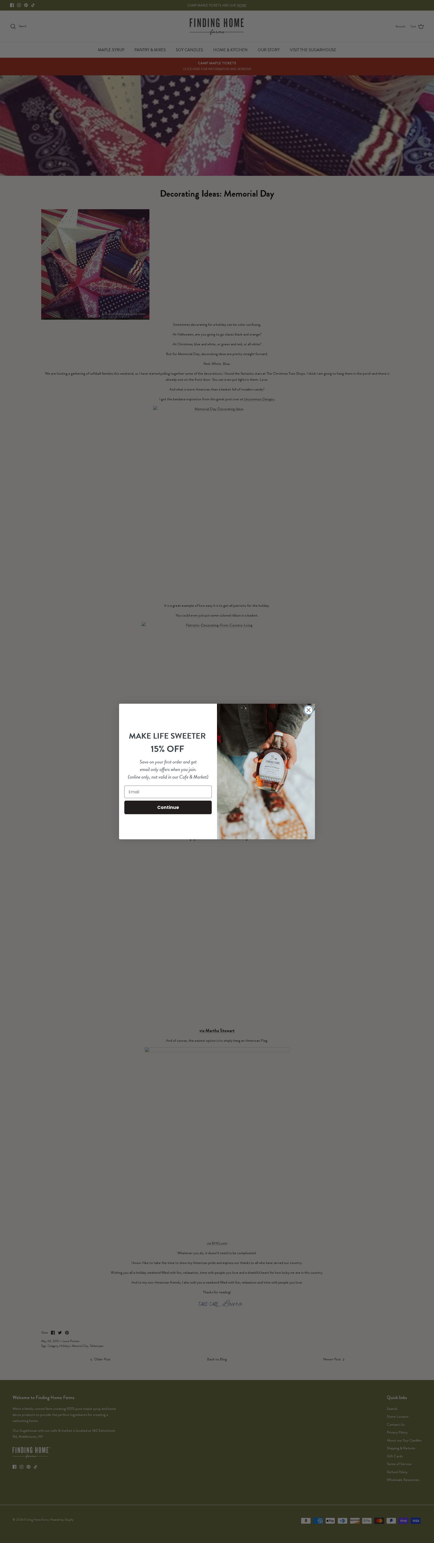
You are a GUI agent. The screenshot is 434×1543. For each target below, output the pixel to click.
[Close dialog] (308, 710)
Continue (168, 807)
